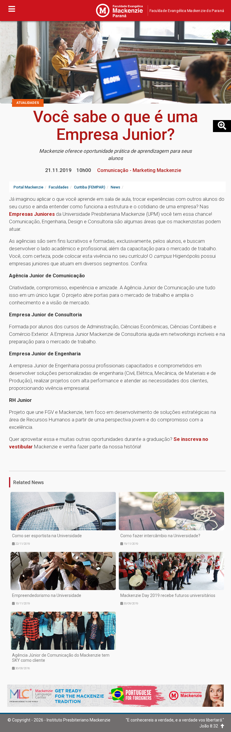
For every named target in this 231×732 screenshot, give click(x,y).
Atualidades (28, 103)
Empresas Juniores (32, 214)
